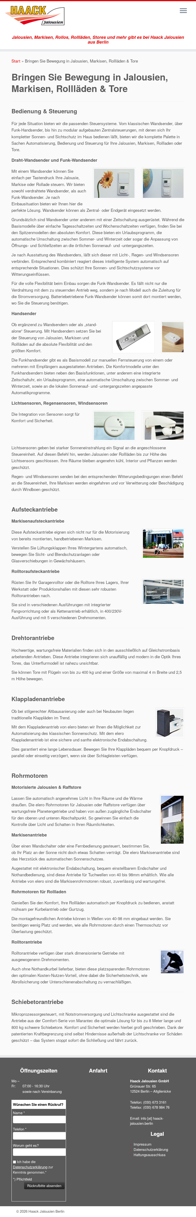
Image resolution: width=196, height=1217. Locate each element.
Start (15, 61)
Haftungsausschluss (150, 1154)
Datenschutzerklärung (30, 1166)
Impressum (143, 1144)
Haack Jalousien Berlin (46, 1211)
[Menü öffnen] (183, 11)
